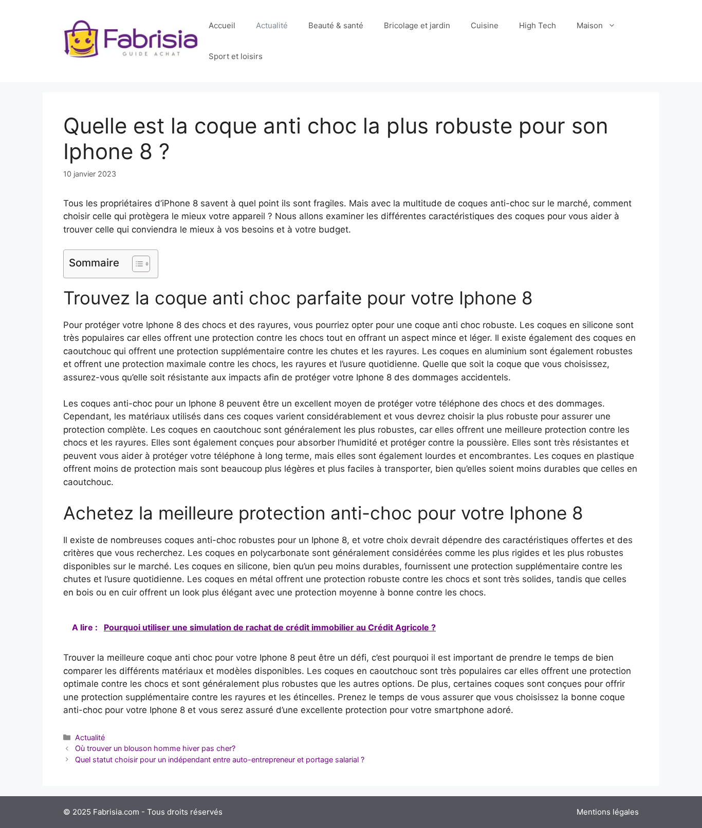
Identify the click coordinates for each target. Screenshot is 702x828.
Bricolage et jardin (417, 25)
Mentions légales (608, 812)
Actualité (272, 25)
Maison (590, 25)
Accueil (222, 25)
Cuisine (484, 25)
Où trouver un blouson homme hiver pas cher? (155, 748)
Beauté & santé (335, 25)
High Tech (537, 25)
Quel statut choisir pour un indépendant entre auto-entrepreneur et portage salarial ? (219, 759)
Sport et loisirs (236, 56)
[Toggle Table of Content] (135, 264)
